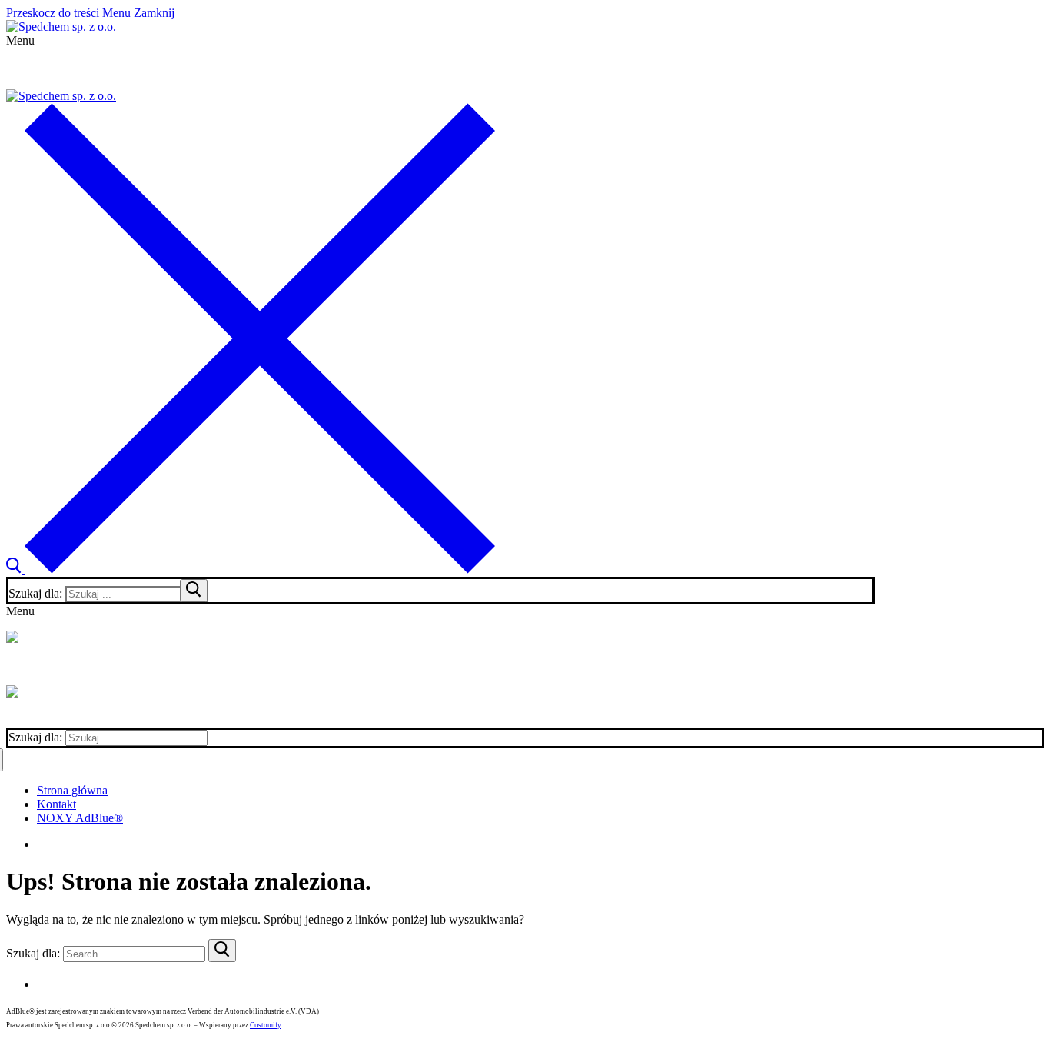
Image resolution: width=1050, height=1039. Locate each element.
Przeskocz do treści (52, 12)
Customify (265, 1025)
